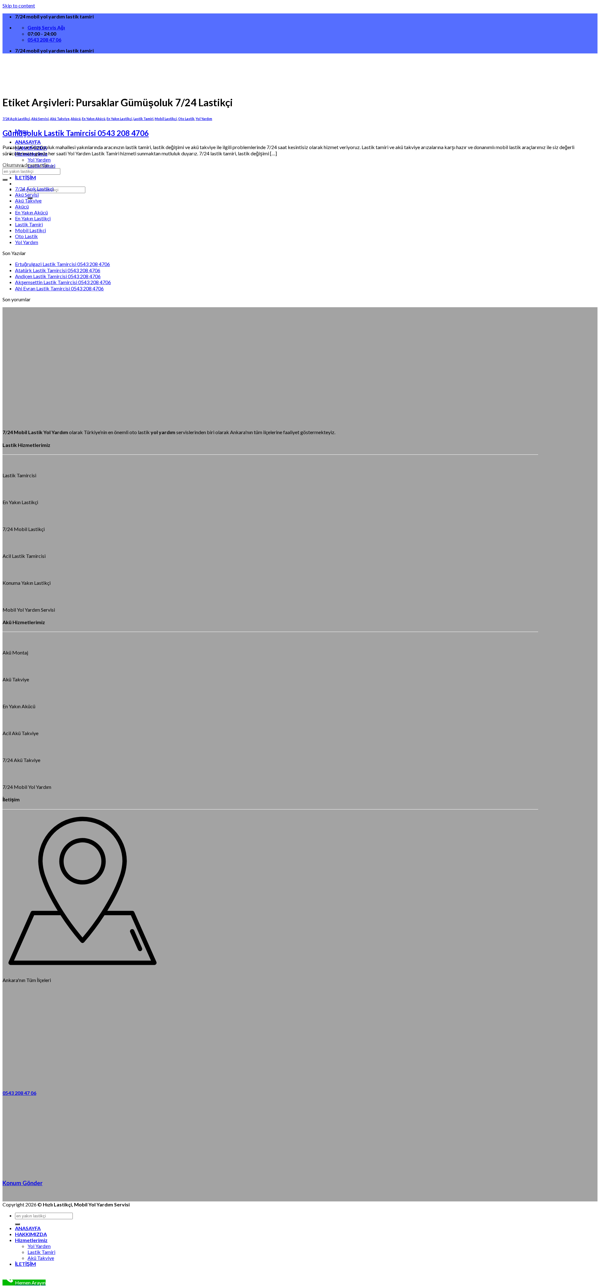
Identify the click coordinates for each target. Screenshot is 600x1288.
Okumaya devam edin (28, 165)
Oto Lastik (186, 119)
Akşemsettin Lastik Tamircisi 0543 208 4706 (63, 282)
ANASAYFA (28, 142)
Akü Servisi (27, 195)
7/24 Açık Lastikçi (34, 189)
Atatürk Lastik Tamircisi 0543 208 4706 (57, 270)
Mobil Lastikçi (166, 119)
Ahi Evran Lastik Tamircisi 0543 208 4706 (59, 288)
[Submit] (5, 180)
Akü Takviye (28, 200)
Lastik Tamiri (143, 119)
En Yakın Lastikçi (119, 119)
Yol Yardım (39, 160)
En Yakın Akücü (31, 212)
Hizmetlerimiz (31, 1240)
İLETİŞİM (25, 177)
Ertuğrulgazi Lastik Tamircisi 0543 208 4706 (62, 264)
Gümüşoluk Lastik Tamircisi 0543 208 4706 (75, 133)
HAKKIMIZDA (31, 1234)
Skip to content (18, 5)
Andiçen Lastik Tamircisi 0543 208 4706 (58, 276)
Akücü (22, 206)
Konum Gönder (22, 1183)
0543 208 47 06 (19, 1093)
